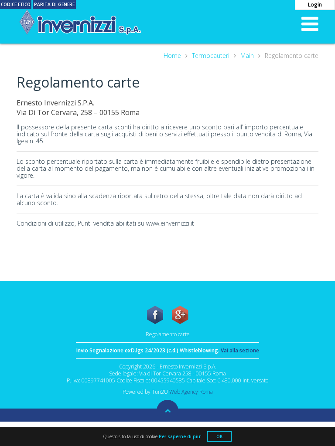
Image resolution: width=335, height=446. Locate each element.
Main (247, 55)
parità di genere (54, 4)
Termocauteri (210, 55)
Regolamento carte (168, 334)
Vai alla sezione (240, 350)
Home (172, 55)
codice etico (16, 4)
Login (315, 4)
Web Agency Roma (191, 391)
